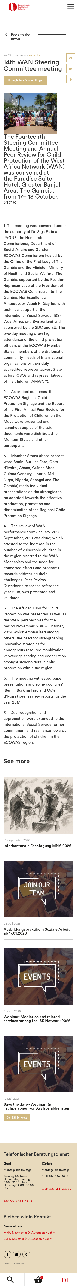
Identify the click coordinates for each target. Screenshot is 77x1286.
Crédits (7, 1263)
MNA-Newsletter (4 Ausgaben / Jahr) (29, 1232)
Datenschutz (19, 1263)
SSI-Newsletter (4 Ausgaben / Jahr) (28, 1238)
